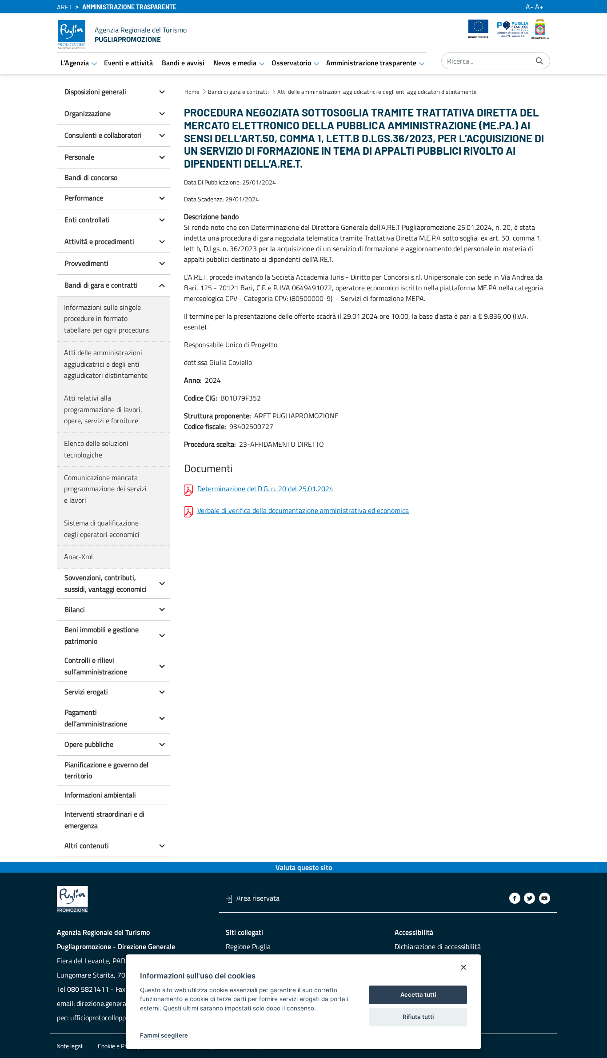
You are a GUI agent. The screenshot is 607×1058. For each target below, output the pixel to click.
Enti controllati (87, 219)
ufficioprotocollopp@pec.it (109, 1017)
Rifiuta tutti (418, 1016)
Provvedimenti (86, 263)
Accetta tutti (418, 994)
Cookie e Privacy (119, 1046)
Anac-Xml (78, 556)
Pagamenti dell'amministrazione (95, 718)
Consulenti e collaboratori (103, 135)
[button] (161, 92)
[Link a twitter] (529, 898)
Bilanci (74, 609)
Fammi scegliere (164, 1035)
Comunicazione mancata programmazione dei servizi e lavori (105, 488)
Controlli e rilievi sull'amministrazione (95, 666)
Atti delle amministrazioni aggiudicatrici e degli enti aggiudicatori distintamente (106, 364)
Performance (83, 197)
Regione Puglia (248, 946)
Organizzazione (87, 113)
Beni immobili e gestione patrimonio (101, 635)
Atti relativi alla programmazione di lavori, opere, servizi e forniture (103, 409)
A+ (539, 6)
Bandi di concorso (90, 177)
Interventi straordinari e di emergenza (104, 820)
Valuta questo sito (304, 867)
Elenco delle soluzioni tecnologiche (96, 449)
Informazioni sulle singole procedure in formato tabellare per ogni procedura (106, 318)
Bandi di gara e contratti (101, 285)
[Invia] (539, 61)
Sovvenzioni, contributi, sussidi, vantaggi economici (105, 583)
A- (529, 6)
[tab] (113, 92)
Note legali (70, 1046)
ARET (64, 7)
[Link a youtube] (544, 898)
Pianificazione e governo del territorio (106, 770)
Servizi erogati (86, 691)
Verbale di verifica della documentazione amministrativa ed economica (303, 511)
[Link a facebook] (514, 898)
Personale (79, 157)
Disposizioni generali (95, 91)
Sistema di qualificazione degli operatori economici (102, 528)
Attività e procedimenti (99, 241)
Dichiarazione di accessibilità (438, 946)
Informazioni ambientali (100, 794)
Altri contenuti (86, 845)
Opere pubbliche (88, 744)
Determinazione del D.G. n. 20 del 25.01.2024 (265, 489)
